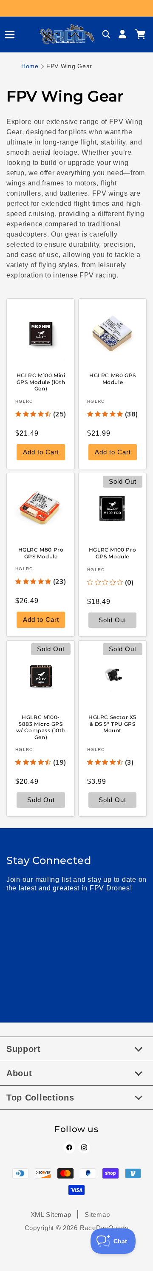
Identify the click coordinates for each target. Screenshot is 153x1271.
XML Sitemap (51, 1214)
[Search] (106, 34)
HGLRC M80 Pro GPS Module (41, 553)
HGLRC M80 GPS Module (112, 378)
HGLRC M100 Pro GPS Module (112, 553)
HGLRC (24, 401)
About (19, 1073)
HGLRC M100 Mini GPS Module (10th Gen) (41, 382)
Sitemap (97, 1214)
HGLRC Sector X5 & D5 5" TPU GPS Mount (112, 724)
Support (23, 1049)
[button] (6, 34)
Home (30, 66)
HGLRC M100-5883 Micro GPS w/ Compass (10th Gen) (41, 727)
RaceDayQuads (104, 1227)
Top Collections (40, 1097)
